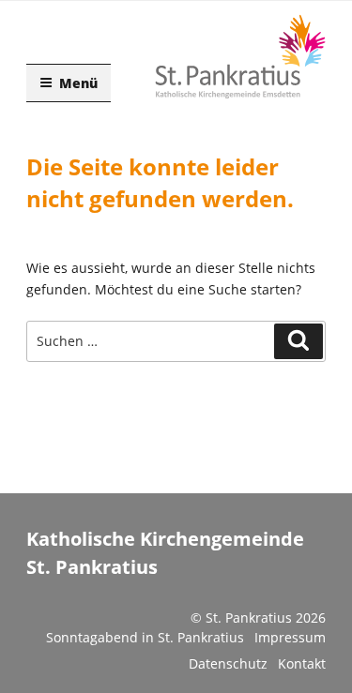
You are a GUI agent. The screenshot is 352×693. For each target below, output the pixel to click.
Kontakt (302, 663)
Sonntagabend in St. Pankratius (145, 637)
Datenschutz (228, 663)
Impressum (290, 637)
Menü (78, 83)
